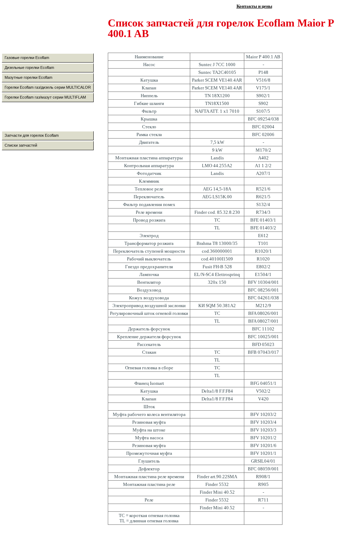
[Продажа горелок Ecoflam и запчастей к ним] (52, 31)
